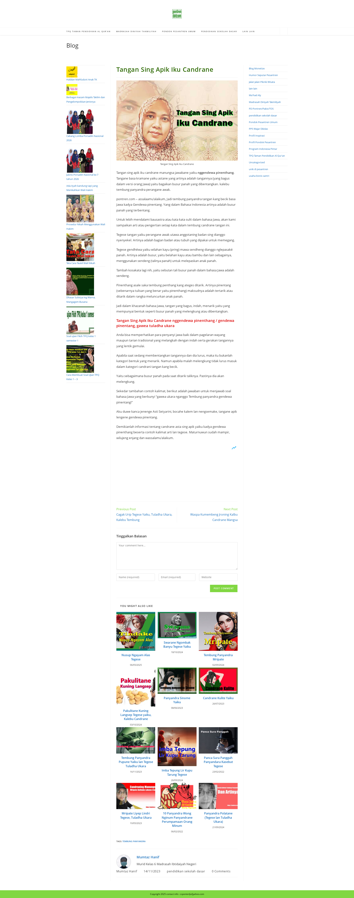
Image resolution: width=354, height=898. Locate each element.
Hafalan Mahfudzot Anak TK (81, 79)
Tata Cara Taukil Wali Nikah (80, 263)
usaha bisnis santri (259, 175)
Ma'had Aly (255, 95)
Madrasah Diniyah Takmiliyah (265, 102)
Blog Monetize (257, 68)
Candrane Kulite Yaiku (218, 698)
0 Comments (221, 871)
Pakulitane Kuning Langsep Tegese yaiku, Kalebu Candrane (135, 715)
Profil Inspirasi (257, 135)
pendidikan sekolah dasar (186, 871)
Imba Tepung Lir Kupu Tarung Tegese (177, 772)
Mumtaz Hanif (148, 857)
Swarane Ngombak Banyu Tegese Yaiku (177, 644)
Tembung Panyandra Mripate (218, 657)
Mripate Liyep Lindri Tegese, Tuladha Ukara (136, 815)
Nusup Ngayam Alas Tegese (136, 657)
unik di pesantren (258, 169)
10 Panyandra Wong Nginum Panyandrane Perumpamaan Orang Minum (177, 819)
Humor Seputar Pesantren (263, 75)
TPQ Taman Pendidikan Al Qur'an (267, 155)
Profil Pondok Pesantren (262, 142)
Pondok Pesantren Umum (263, 122)
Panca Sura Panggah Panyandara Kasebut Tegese (218, 762)
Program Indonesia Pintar (263, 149)
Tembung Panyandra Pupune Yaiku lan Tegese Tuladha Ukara (136, 762)
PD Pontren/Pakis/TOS (261, 108)
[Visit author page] (123, 861)
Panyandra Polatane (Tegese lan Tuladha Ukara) (218, 817)
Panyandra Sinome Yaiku (177, 700)
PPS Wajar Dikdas (258, 128)
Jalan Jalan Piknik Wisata (262, 82)
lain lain (253, 88)
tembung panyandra (133, 841)
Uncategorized (257, 162)
